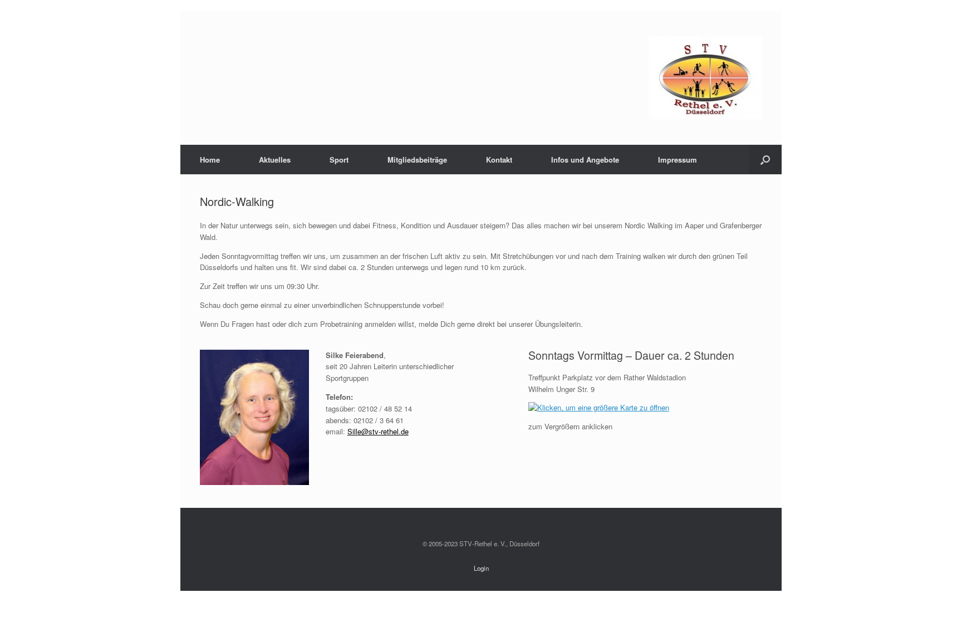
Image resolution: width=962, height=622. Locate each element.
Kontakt (499, 159)
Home (210, 159)
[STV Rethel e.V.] (705, 78)
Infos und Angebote (585, 159)
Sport (339, 159)
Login (481, 568)
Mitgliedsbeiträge (417, 159)
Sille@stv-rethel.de (378, 431)
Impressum (677, 159)
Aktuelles (275, 159)
